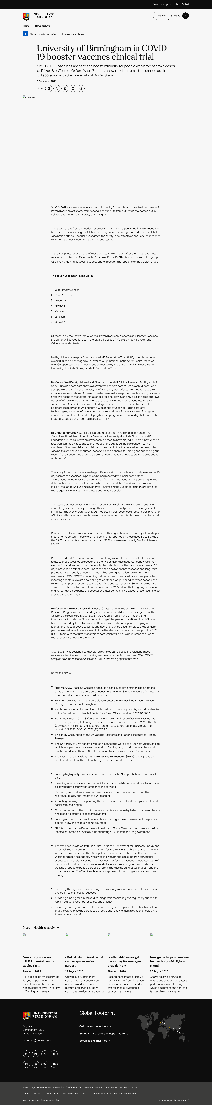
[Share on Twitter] (56, 88)
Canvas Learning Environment (125, 1087)
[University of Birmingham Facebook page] (54, 1053)
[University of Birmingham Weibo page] (35, 1064)
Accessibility (58, 1087)
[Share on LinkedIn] (64, 88)
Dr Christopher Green (64, 432)
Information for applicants (54, 1093)
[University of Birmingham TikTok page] (26, 1064)
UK (176, 4)
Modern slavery (44, 1087)
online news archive (71, 34)
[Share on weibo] (81, 88)
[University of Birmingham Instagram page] (26, 1053)
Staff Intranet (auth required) (79, 1087)
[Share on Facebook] (48, 88)
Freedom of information (78, 1093)
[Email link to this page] (73, 88)
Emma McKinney (125, 700)
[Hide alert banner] (185, 34)
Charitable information (101, 1093)
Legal (33, 1087)
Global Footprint (97, 1013)
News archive (42, 25)
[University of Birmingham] (38, 15)
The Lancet (147, 228)
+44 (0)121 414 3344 (39, 1040)
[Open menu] (185, 15)
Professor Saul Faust (64, 382)
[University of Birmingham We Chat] (44, 1064)
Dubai (185, 4)
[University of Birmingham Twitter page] (44, 1053)
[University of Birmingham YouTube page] (54, 1064)
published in (132, 228)
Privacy (26, 1087)
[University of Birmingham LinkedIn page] (35, 1053)
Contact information (50, 1100)
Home (26, 25)
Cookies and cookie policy (124, 1093)
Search (162, 15)
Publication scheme (32, 1093)
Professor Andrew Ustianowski (70, 608)
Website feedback (31, 1100)
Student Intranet (102, 1087)
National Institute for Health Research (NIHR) (106, 756)
